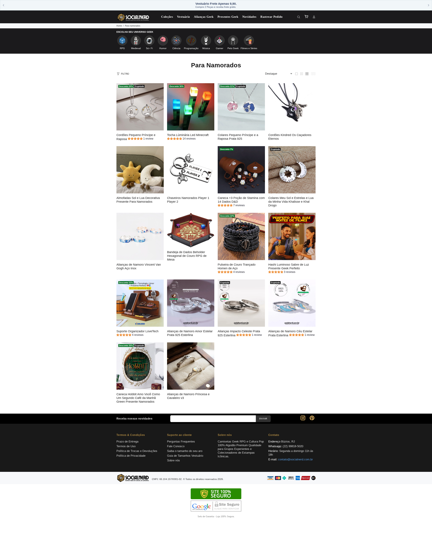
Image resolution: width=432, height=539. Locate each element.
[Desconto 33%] (140, 302)
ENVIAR (263, 419)
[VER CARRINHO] (306, 16)
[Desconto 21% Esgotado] (241, 106)
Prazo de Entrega (127, 441)
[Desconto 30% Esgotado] (140, 365)
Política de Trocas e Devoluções (136, 451)
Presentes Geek (228, 16)
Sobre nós (173, 460)
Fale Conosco (175, 446)
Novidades (249, 16)
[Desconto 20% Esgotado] (140, 106)
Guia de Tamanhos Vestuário (185, 455)
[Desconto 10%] (241, 236)
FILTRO (125, 73)
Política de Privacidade (130, 455)
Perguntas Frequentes (181, 441)
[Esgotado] (292, 169)
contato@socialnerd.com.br (295, 459)
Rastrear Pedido (271, 16)
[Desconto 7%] (241, 169)
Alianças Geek (203, 16)
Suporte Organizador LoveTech (137, 331)
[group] (140, 139)
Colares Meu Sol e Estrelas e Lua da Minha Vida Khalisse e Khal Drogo (291, 201)
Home (119, 26)
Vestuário (183, 16)
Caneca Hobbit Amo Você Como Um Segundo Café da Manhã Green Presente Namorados (138, 398)
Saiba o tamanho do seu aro (184, 451)
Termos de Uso (126, 446)
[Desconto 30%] (190, 106)
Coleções (167, 16)
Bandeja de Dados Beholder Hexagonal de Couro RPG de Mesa (187, 255)
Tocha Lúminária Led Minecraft (188, 135)
